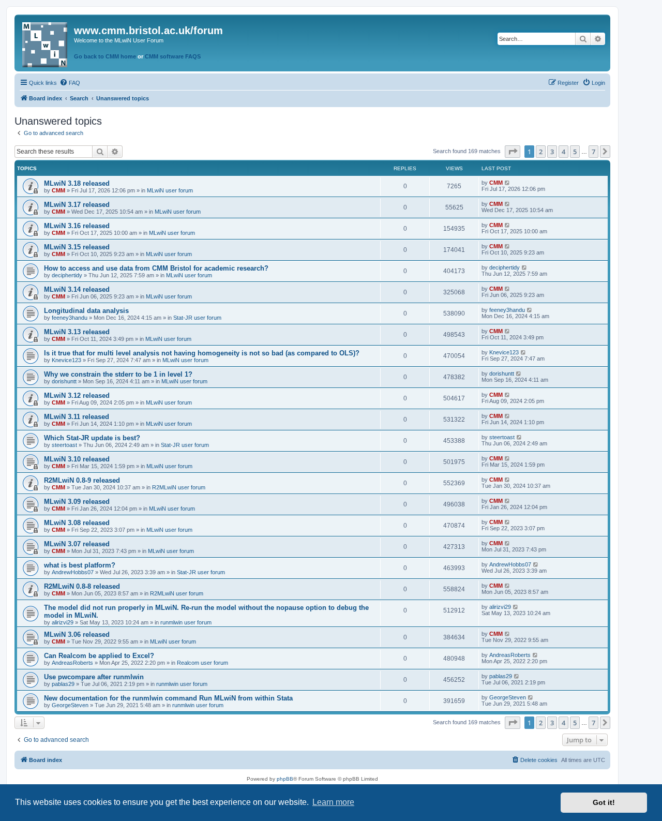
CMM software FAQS (173, 56)
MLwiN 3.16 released (77, 226)
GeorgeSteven (70, 705)
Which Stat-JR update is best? (92, 438)
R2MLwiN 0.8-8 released (82, 586)
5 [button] (575, 151)
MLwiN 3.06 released (77, 634)
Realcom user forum (202, 663)
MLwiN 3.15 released (77, 247)
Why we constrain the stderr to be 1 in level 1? (118, 374)
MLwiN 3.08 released (77, 523)
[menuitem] (69, 83)
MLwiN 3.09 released (77, 501)
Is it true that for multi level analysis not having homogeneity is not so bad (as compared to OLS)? (201, 353)
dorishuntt (64, 381)
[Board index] (45, 42)
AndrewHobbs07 (73, 572)
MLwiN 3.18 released (77, 183)
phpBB (285, 779)
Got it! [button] (604, 802)
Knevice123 (66, 360)
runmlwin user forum (186, 622)
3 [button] (552, 151)
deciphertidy (67, 275)
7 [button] (593, 151)
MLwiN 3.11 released (76, 417)
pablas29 (63, 684)
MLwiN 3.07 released (77, 544)
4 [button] (563, 151)
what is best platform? (79, 565)
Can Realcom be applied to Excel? (99, 656)
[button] (512, 151)
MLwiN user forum (170, 190)
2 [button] (541, 151)
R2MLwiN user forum (178, 487)
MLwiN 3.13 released (77, 332)
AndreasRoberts (72, 663)
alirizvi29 (62, 622)
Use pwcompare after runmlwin (94, 677)
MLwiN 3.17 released (77, 204)
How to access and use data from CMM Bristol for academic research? (156, 268)
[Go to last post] (507, 183)
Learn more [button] (333, 802)
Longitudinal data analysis (86, 311)
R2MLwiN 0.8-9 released (82, 480)
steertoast (64, 445)
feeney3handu (69, 318)
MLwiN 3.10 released (77, 459)
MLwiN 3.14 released (77, 289)
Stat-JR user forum (197, 318)
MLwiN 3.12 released (77, 395)
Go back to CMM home (105, 56)
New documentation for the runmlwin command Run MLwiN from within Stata (168, 698)
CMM (58, 190)
